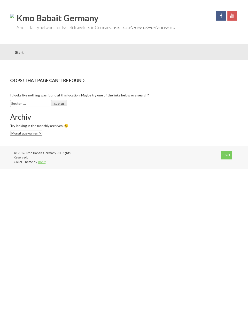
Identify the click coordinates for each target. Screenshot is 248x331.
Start (19, 52)
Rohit (42, 162)
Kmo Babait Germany (57, 18)
